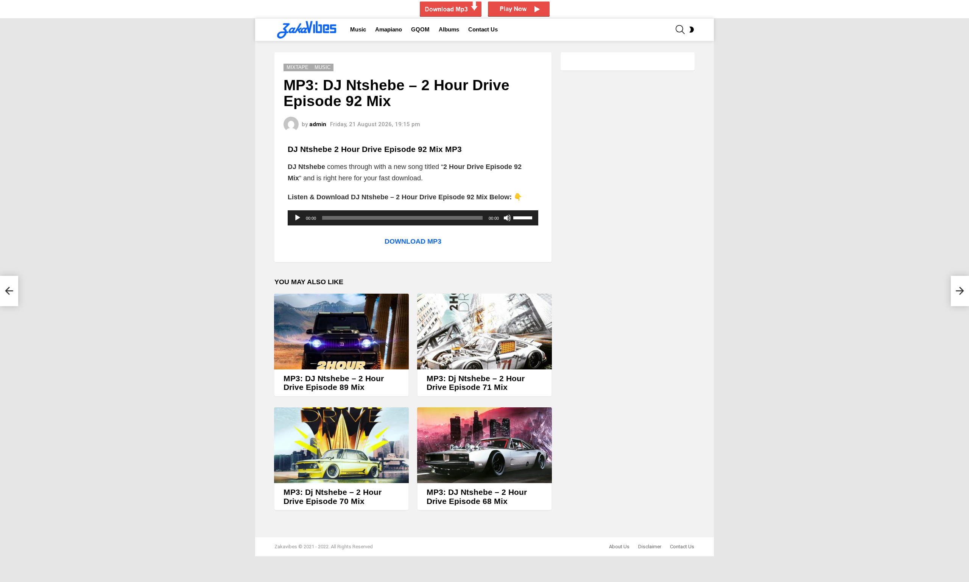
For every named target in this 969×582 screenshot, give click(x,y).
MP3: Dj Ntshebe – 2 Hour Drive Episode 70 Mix (333, 496)
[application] (413, 217)
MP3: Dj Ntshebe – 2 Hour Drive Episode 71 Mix (476, 383)
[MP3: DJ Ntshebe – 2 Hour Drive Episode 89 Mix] (341, 331)
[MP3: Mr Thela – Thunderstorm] (9, 291)
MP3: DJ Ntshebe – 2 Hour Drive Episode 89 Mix (334, 383)
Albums (449, 29)
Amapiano (388, 29)
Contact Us (483, 29)
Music (358, 29)
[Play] (297, 218)
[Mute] (507, 218)
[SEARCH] (680, 29)
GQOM (420, 29)
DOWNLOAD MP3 (413, 241)
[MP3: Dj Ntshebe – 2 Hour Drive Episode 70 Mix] (341, 445)
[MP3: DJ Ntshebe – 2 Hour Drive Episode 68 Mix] (484, 445)
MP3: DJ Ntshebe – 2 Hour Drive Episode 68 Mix (477, 496)
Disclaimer (649, 546)
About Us (619, 546)
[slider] (523, 217)
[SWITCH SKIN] (692, 29)
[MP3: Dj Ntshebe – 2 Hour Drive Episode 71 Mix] (484, 331)
